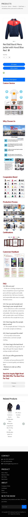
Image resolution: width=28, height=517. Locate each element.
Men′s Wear (4, 472)
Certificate (4, 488)
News (2, 490)
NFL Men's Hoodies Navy (10, 415)
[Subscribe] (24, 507)
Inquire (15, 64)
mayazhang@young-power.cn (9, 463)
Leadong (18, 514)
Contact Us (4, 492)
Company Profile (5, 486)
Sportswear (4, 479)
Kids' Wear (4, 477)
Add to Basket (14, 68)
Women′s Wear (5, 475)
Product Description (10, 80)
